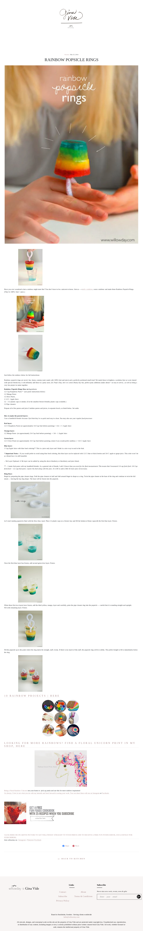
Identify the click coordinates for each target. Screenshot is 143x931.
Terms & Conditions (83, 896)
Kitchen (67, 54)
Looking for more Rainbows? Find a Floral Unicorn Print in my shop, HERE (70, 744)
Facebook (105, 793)
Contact (62, 892)
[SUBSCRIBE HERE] (139, 897)
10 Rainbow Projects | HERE (32, 695)
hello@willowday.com (71, 917)
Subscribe (62, 896)
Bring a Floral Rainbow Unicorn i (16, 790)
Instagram (22, 840)
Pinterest (30, 840)
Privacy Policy (62, 901)
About (83, 892)
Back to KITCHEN (73, 859)
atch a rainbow (87, 289)
